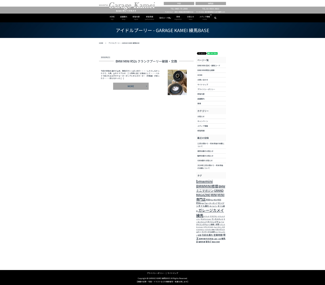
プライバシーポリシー (206, 89)
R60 (202, 203)
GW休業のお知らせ (205, 160)
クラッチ (206, 216)
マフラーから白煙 (208, 232)
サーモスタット (217, 219)
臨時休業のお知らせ (205, 155)
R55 (219, 199)
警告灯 (209, 241)
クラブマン (213, 216)
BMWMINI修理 (207, 186)
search (216, 18)
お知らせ (190, 17)
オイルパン (213, 206)
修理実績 (149, 17)
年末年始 (209, 238)
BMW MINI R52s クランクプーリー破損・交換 (146, 61)
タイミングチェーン (215, 221)
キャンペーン (202, 121)
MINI (214, 194)
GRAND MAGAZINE (210, 192)
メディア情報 (204, 17)
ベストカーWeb (210, 229)
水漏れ (216, 239)
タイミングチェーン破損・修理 (207, 224)
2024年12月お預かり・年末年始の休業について (210, 166)
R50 (208, 199)
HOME (112, 17)
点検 (219, 239)
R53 (215, 200)
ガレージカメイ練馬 (210, 212)
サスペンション (206, 219)
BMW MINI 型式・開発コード (208, 65)
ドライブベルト (208, 227)
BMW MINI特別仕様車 (206, 70)
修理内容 (136, 17)
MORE (131, 86)
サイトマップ (202, 84)
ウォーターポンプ (210, 203)
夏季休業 (202, 239)
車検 (178, 17)
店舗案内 (123, 17)
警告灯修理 (216, 242)
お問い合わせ (202, 79)
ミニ (216, 232)
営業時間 (218, 235)
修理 (199, 235)
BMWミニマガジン (210, 188)
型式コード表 (164, 18)
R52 (211, 200)
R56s (198, 203)
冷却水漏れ (207, 235)
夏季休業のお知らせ (205, 151)
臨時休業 (202, 242)
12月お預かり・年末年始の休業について (210, 145)
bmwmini (204, 181)
